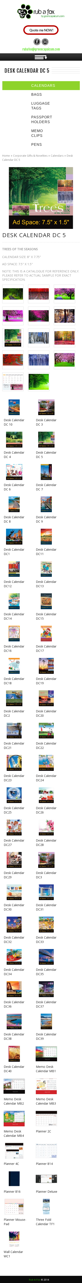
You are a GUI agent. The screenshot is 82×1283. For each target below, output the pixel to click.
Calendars (57, 156)
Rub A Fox (34, 1279)
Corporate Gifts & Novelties (30, 156)
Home (6, 156)
